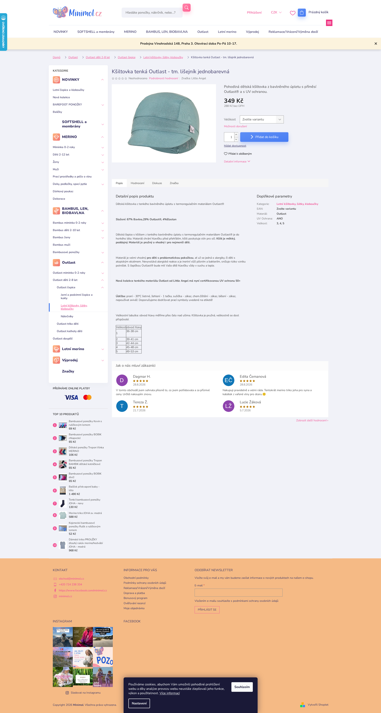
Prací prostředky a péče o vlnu (72, 176)
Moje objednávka (134, 608)
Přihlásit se (207, 610)
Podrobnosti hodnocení (163, 78)
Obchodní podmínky (136, 578)
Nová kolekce (61, 97)
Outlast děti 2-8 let (65, 280)
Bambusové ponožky (66, 252)
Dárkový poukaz (63, 191)
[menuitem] (61, 31)
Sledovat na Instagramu (86, 693)
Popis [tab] (119, 183)
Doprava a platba (134, 593)
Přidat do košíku (266, 137)
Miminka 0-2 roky (64, 147)
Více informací (170, 693)
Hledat (187, 8)
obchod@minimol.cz (71, 579)
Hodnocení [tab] (137, 183)
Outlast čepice (66, 287)
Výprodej (70, 360)
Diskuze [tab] (157, 183)
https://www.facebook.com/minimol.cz (83, 590)
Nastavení (139, 703)
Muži (56, 169)
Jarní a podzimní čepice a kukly (77, 296)
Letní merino (73, 348)
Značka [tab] (174, 183)
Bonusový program (135, 598)
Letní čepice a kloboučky (68, 90)
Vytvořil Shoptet (318, 705)
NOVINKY (70, 79)
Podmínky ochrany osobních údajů (145, 583)
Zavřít (244, 173)
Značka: (193, 78)
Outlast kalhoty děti (69, 331)
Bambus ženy (61, 237)
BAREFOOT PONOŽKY (67, 104)
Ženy (56, 162)
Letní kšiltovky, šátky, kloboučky (74, 307)
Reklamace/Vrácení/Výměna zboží (144, 588)
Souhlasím (242, 687)
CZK (274, 12)
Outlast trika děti (67, 324)
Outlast (68, 262)
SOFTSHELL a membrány (74, 124)
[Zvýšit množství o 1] (236, 134)
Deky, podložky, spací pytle (70, 184)
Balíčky (57, 112)
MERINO (69, 136)
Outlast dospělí (62, 338)
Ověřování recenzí (134, 603)
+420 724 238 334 (70, 584)
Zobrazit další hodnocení (311, 420)
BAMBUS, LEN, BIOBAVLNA (75, 210)
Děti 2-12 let (61, 154)
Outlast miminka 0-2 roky (69, 273)
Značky (68, 371)
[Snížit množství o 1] (236, 139)
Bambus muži (61, 245)
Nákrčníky (67, 316)
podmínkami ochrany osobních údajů (255, 601)
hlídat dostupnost (235, 146)
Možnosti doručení (235, 126)
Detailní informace (235, 161)
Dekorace (59, 199)
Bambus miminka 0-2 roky (69, 223)
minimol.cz (65, 596)
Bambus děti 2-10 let (66, 230)
